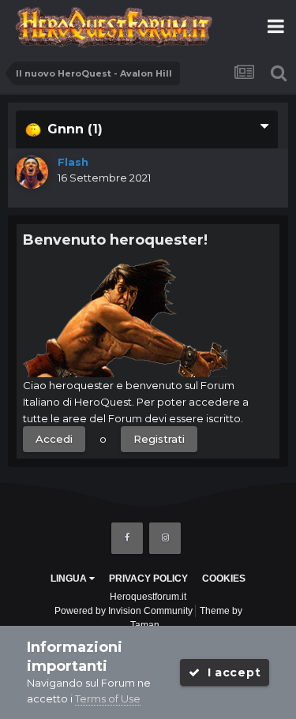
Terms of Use (108, 698)
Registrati (159, 439)
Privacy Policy (148, 578)
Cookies (223, 578)
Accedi (54, 439)
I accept (230, 672)
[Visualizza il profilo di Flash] (31, 172)
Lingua (70, 578)
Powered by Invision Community (123, 610)
